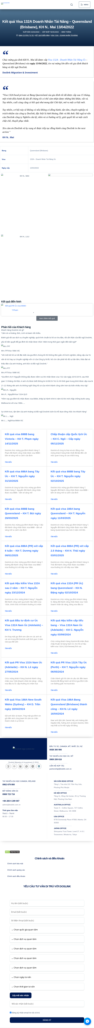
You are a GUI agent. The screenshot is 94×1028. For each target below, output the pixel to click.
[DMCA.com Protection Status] (12, 851)
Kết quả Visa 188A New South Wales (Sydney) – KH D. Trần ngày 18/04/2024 (23, 704)
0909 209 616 (55, 759)
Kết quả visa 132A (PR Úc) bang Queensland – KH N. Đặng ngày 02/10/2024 (67, 588)
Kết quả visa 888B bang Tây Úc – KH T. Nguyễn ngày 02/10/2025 (68, 476)
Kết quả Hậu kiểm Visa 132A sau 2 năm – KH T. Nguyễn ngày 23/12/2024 (22, 588)
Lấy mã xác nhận (20, 995)
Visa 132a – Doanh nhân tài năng (64, 35)
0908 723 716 (8, 794)
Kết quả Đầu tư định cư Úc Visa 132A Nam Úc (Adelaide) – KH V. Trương (24, 625)
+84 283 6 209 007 (10, 801)
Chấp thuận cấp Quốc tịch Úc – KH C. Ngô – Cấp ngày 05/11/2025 (69, 439)
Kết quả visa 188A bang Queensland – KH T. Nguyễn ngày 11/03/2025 (68, 513)
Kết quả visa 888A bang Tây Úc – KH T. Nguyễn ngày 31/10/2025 (22, 476)
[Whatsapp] (26, 766)
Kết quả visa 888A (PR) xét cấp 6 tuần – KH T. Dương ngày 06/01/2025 (24, 551)
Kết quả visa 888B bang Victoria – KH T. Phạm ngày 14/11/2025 (55, 308)
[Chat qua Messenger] (87, 1021)
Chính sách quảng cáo (16, 870)
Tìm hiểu (8, 462)
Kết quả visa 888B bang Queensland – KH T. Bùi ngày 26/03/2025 (23, 513)
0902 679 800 (8, 784)
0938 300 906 (55, 750)
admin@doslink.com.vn (11, 805)
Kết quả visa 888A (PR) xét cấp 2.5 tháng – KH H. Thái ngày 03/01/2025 (70, 551)
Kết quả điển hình (42, 35)
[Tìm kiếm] (71, 5)
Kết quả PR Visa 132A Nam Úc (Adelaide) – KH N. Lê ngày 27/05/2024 (23, 667)
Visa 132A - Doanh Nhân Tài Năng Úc (67, 59)
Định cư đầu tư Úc (26, 35)
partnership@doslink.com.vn (60, 769)
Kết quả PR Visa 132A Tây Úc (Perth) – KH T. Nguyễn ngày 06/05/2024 (69, 667)
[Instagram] (32, 766)
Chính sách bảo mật (15, 864)
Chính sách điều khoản (16, 876)
